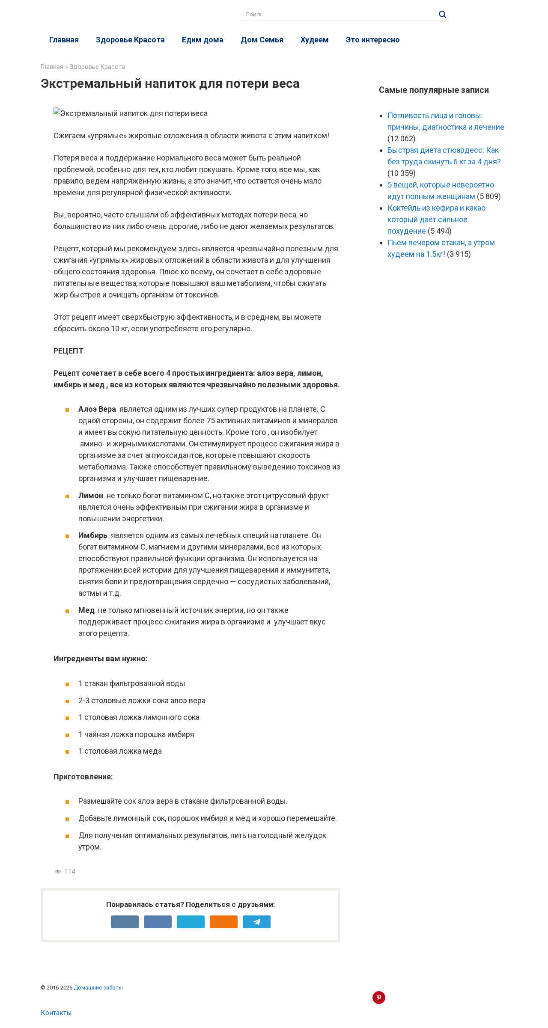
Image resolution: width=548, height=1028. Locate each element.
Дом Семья (262, 39)
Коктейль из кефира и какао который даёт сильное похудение (436, 219)
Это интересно (373, 39)
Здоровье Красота (130, 39)
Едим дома (202, 39)
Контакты (56, 1013)
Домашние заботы (98, 987)
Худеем (315, 39)
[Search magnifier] (443, 15)
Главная (64, 39)
